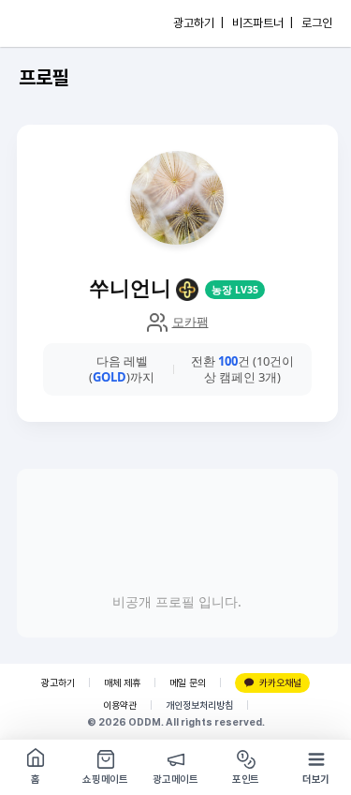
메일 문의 (187, 683)
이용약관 (120, 705)
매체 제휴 (122, 683)
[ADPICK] (53, 23)
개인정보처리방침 (199, 705)
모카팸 (190, 322)
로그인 (316, 23)
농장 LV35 (235, 289)
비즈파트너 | (262, 23)
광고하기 (58, 683)
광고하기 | (198, 23)
